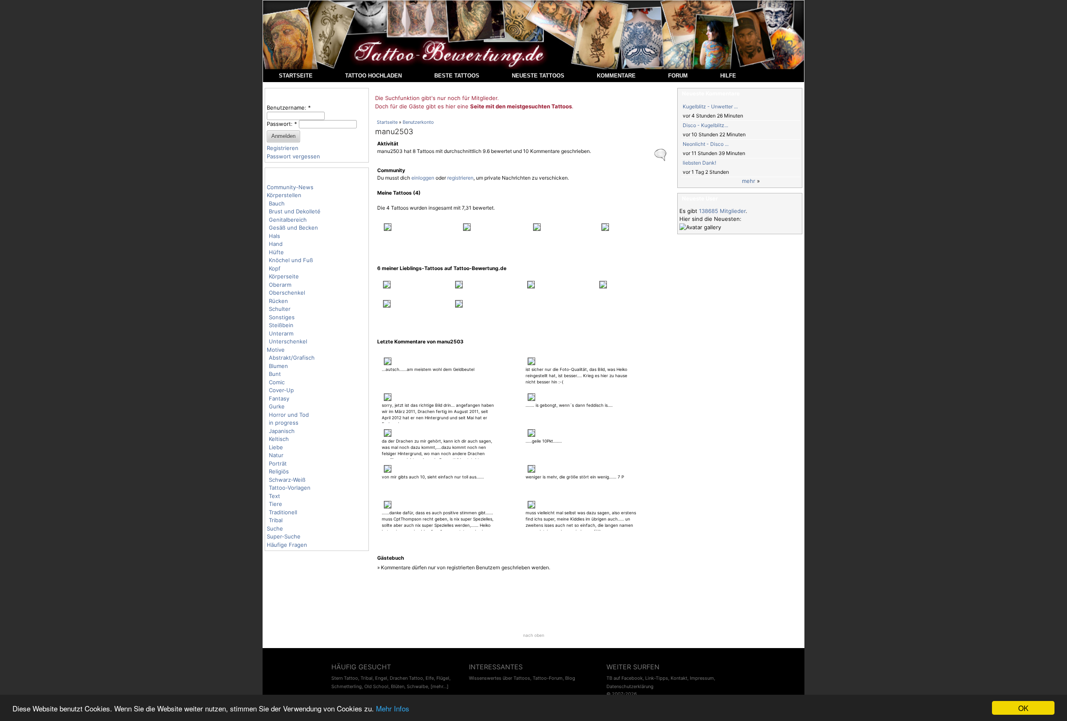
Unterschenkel (288, 341)
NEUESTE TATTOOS (538, 76)
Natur (276, 455)
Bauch (277, 203)
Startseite (387, 122)
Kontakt (679, 678)
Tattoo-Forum (548, 678)
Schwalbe (417, 686)
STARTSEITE (296, 76)
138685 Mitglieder (722, 211)
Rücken (278, 301)
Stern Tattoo (344, 678)
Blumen (278, 366)
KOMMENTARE (616, 76)
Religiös (279, 471)
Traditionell (283, 512)
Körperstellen (284, 195)
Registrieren (282, 148)
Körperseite (284, 276)
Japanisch (282, 431)
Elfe (430, 678)
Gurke (277, 406)
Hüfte (276, 252)
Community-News (290, 187)
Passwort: (282, 123)
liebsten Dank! (699, 163)
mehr (748, 181)
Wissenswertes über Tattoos (499, 678)
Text (274, 496)
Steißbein (281, 325)
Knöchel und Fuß (291, 260)
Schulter (280, 308)
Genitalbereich (288, 219)
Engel (381, 678)
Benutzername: (289, 107)
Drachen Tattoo (406, 678)
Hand (276, 243)
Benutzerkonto (418, 122)
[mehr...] (439, 686)
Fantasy (279, 398)
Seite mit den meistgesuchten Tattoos (521, 106)
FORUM (678, 76)
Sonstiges (282, 317)
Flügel (442, 678)
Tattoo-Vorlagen (290, 487)
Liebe (276, 447)
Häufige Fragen (287, 544)
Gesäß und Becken (293, 227)
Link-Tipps (656, 678)
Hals (274, 236)
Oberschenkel (287, 292)
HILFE (728, 76)
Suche (275, 528)
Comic (277, 382)
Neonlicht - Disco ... (706, 144)
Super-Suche (284, 536)
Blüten (397, 686)
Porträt (278, 463)
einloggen (422, 178)
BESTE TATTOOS (456, 76)
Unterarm (281, 333)
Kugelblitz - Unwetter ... (710, 106)
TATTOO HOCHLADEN (373, 76)
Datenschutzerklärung (630, 686)
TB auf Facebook (624, 678)
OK (1023, 708)
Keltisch (279, 439)
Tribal (276, 520)
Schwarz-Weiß (287, 479)
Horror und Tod (289, 414)
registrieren (460, 178)
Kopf (275, 268)
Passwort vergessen (293, 156)
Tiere (275, 504)
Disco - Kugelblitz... (705, 125)
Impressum (702, 678)
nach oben (533, 635)
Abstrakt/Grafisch (292, 357)
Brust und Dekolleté (295, 211)
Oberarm (280, 284)
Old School (376, 686)
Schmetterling (346, 686)
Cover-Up (281, 390)
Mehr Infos (392, 708)
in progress (283, 422)
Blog (570, 678)
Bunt (275, 374)
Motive (276, 349)
